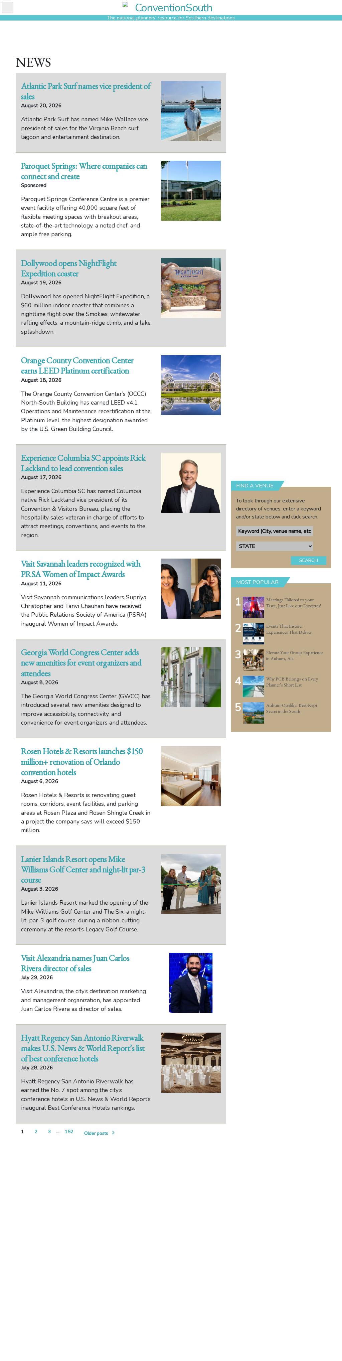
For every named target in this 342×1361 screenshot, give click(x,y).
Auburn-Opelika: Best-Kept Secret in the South (291, 708)
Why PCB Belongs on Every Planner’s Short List (292, 682)
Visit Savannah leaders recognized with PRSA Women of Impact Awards (80, 569)
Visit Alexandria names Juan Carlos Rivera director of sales (75, 963)
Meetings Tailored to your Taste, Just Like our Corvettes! (293, 603)
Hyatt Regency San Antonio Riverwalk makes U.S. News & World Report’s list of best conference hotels (83, 1048)
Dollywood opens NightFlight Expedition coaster (69, 268)
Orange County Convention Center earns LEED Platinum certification (77, 365)
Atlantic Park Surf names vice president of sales (85, 91)
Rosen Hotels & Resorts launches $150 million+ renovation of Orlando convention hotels (81, 761)
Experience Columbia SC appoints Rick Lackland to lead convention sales (83, 463)
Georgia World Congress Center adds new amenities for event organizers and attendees (81, 662)
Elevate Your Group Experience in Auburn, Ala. (294, 655)
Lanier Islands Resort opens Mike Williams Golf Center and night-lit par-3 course (83, 869)
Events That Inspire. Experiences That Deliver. (289, 629)
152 (69, 1131)
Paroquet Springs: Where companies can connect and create (84, 171)
